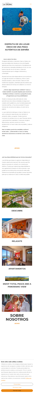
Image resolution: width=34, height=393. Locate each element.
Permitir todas (17, 390)
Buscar (17, 29)
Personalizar (17, 384)
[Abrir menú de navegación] (30, 4)
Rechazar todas (17, 387)
